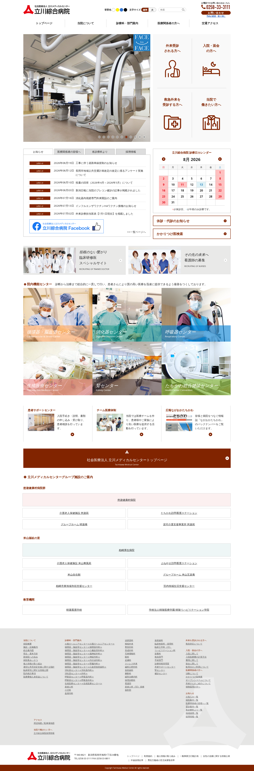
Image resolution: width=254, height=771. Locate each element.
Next (146, 88)
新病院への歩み (30, 656)
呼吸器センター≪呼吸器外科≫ (79, 680)
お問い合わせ (216, 12)
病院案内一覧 (192, 700)
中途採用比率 (137, 760)
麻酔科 (128, 673)
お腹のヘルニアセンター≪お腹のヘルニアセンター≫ (90, 643)
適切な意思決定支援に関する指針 (38, 666)
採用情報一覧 (192, 716)
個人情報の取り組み (32, 663)
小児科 (68, 690)
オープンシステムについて (198, 680)
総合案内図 (28, 650)
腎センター (160, 670)
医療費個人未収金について (35, 676)
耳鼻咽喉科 (130, 653)
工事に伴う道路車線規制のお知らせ (96, 163)
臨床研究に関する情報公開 (35, 670)
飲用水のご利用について (197, 666)
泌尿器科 (129, 640)
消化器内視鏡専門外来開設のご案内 (96, 198)
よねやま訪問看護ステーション (179, 563)
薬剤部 (128, 690)
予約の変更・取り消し (215, 16)
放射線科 (129, 670)
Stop (148, 139)
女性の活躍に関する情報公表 (216, 756)
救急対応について (194, 643)
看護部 (128, 683)
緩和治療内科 (131, 676)
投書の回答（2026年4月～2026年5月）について (104, 182)
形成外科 (129, 650)
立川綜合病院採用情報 (44, 733)
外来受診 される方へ (172, 48)
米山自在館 (74, 574)
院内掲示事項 (29, 673)
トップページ (44, 23)
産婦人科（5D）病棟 (134, 686)
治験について (192, 673)
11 (144, 137)
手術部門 (159, 660)
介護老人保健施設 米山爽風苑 (74, 563)
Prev (28, 88)
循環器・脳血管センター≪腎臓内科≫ (82, 663)
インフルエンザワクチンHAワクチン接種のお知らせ (106, 206)
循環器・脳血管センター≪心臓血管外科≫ (84, 650)
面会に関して (192, 663)
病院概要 (27, 643)
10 (139, 137)
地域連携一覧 (192, 713)
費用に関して (192, 660)
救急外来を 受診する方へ (172, 101)
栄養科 (158, 653)
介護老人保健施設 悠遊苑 (74, 513)
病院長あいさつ (30, 660)
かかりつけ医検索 (170, 234)
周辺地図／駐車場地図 (44, 723)
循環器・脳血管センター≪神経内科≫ (82, 656)
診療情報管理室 (162, 663)
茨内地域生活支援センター (179, 586)
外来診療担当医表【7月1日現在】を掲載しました (104, 213)
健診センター (161, 673)
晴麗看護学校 (74, 609)
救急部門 (159, 656)
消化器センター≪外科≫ (76, 673)
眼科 (127, 656)
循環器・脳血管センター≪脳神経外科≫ (83, 653)
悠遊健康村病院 (126, 500)
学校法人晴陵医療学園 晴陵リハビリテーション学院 (179, 609)
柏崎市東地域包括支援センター (74, 586)
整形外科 (129, 647)
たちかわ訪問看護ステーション (179, 513)
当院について (85, 23)
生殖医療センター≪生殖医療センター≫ (83, 683)
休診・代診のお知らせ (173, 221)
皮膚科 (128, 660)
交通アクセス (210, 23)
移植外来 (129, 643)
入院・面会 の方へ (211, 48)
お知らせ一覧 (192, 696)
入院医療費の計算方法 (196, 656)
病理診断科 (130, 680)
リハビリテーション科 (165, 650)
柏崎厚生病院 (126, 550)
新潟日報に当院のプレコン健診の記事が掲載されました (108, 190)
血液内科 (69, 693)
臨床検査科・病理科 (164, 643)
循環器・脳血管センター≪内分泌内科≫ (83, 660)
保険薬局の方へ (193, 686)
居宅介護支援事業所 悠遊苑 (179, 524)
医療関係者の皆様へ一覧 (197, 703)
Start (146, 139)
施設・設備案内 (30, 647)
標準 (145, 9)
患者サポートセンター (165, 666)
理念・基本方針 (30, 653)
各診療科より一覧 (194, 709)
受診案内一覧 (192, 706)
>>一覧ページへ (136, 232)
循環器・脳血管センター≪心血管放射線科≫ (85, 666)
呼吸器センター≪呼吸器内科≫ (79, 676)
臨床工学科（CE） (163, 647)
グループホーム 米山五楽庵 (179, 574)
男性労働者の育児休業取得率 (161, 760)
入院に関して (192, 653)
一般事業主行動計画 (189, 756)
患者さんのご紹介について (198, 683)
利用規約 (148, 756)
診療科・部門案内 (127, 23)
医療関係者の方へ (169, 23)
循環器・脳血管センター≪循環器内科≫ (83, 647)
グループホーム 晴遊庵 (74, 524)
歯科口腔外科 (131, 666)
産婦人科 (69, 686)
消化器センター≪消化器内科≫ (79, 670)
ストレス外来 (131, 663)
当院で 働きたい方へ (211, 101)
